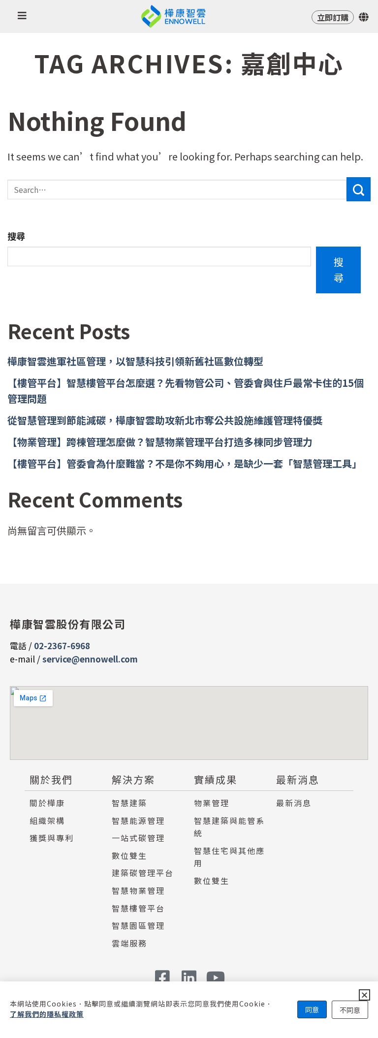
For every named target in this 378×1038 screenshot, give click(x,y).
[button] (364, 995)
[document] (189, 519)
